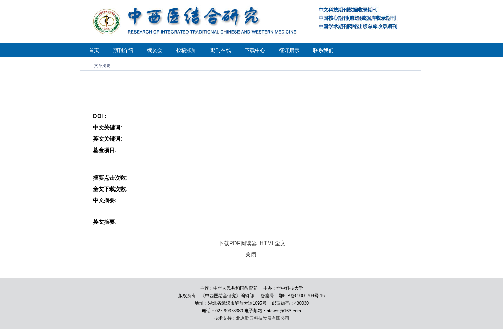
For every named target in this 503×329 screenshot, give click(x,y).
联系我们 (323, 50)
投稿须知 (186, 50)
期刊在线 (220, 50)
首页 (94, 50)
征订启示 (289, 50)
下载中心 (255, 50)
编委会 (155, 50)
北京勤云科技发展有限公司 (262, 318)
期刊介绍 (123, 50)
